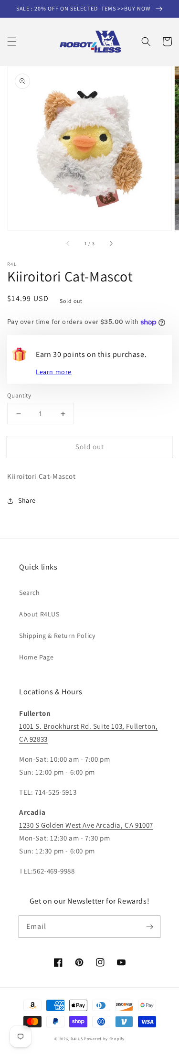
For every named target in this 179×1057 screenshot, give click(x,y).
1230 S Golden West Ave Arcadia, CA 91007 (86, 825)
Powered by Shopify (104, 1038)
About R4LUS (39, 614)
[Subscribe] (149, 926)
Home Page (36, 657)
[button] (11, 41)
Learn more (54, 371)
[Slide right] (110, 243)
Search (29, 592)
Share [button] (27, 500)
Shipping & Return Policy (57, 635)
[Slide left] (68, 243)
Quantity (19, 395)
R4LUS (77, 1038)
